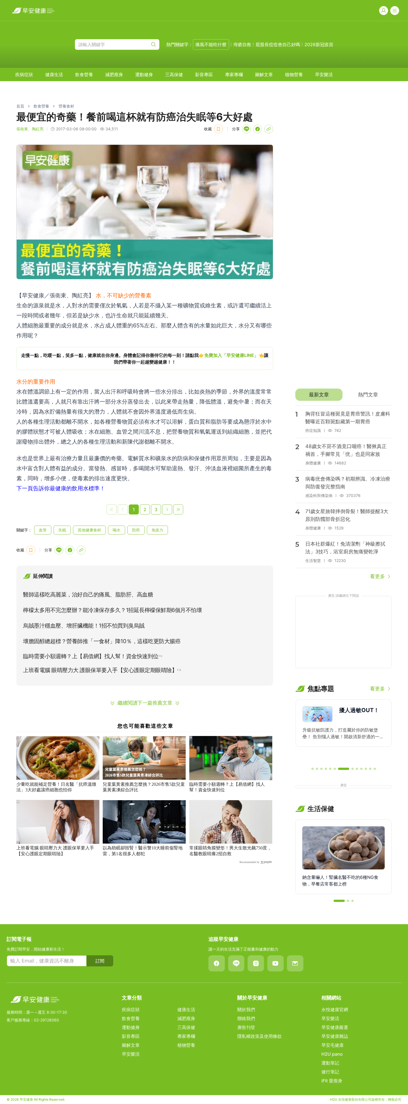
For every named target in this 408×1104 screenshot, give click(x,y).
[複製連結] (268, 129)
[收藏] (218, 129)
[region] (145, 358)
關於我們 (246, 1009)
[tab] (318, 395)
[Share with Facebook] (257, 129)
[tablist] (343, 395)
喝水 (116, 530)
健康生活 (54, 74)
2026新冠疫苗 (318, 44)
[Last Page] (178, 509)
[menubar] (174, 74)
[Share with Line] (246, 129)
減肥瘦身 (114, 74)
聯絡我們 (246, 1018)
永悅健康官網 (334, 1009)
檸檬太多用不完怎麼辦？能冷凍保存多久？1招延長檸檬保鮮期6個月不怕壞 (112, 610)
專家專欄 (234, 74)
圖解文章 (264, 74)
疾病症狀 (24, 74)
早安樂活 (324, 74)
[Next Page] (167, 509)
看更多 (377, 576)
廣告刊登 (246, 1027)
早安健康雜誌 (334, 1036)
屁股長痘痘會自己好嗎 (278, 44)
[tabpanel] (343, 492)
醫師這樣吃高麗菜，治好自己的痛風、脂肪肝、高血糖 (88, 594)
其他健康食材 (89, 530)
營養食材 (66, 106)
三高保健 (174, 74)
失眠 (62, 530)
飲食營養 (84, 74)
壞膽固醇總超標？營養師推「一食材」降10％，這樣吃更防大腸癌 (101, 641)
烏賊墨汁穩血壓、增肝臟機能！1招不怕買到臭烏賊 (84, 625)
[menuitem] (24, 74)
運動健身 (144, 74)
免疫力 (157, 530)
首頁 (20, 106)
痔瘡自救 (242, 44)
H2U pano (332, 1054)
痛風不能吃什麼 (210, 44)
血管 (43, 530)
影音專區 (204, 74)
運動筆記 (330, 1063)
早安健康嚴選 (334, 1027)
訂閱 (99, 961)
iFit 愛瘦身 (331, 1080)
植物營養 (294, 74)
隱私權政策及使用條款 (259, 1036)
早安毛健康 (332, 1045)
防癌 (136, 530)
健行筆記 (330, 1072)
